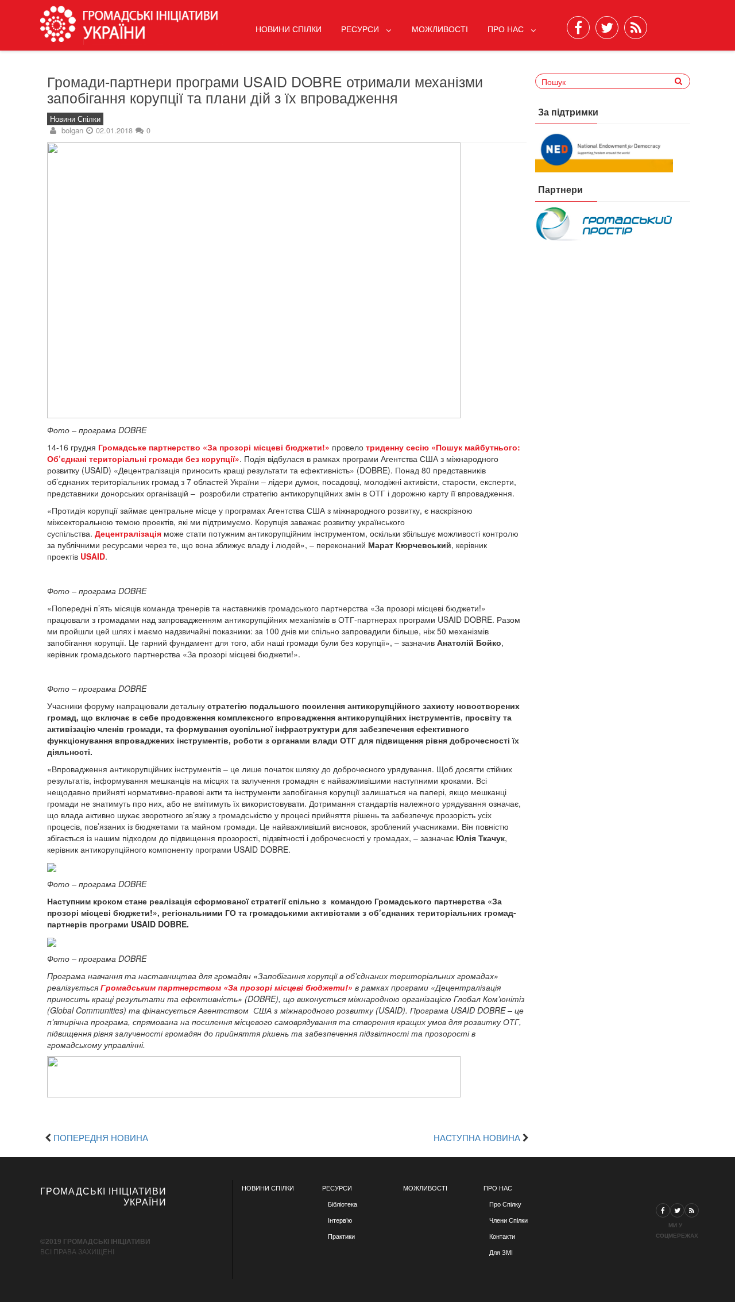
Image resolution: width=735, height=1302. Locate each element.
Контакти (502, 1236)
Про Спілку (505, 1204)
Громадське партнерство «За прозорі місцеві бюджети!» (214, 447)
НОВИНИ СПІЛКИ (268, 1188)
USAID (92, 556)
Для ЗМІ (501, 1252)
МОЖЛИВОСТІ (425, 1188)
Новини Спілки (289, 28)
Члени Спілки (508, 1220)
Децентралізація (128, 533)
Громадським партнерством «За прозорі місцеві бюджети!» (226, 987)
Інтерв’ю (340, 1220)
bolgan (72, 130)
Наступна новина (477, 1137)
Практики (341, 1236)
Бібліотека (342, 1204)
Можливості (440, 28)
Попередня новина (100, 1137)
